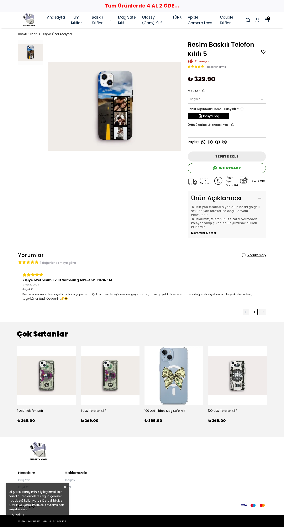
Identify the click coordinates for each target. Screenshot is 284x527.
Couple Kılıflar (226, 20)
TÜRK (177, 17)
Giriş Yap (24, 480)
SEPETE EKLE (226, 156)
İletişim (70, 480)
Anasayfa (56, 17)
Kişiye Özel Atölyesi (57, 34)
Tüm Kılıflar (76, 20)
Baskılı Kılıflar (97, 20)
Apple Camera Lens (200, 20)
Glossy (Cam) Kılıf (152, 20)
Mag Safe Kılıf (127, 20)
